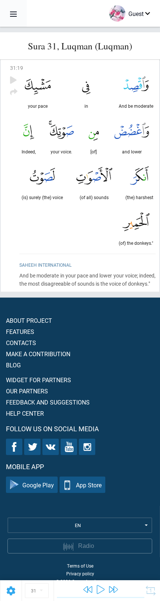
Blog (13, 365)
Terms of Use (80, 566)
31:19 (16, 67)
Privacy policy (80, 573)
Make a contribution (38, 354)
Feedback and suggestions (48, 402)
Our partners (27, 391)
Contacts (21, 343)
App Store (89, 485)
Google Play (38, 485)
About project (29, 320)
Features (20, 331)
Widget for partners (38, 380)
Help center (25, 413)
